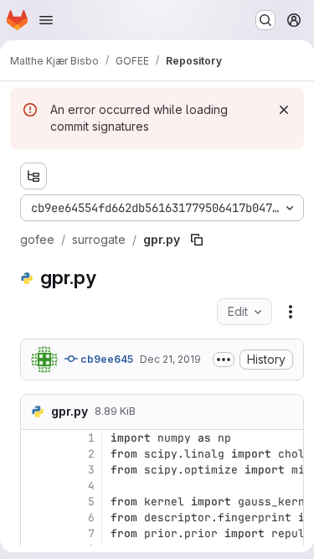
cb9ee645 (105, 359)
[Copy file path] (196, 239)
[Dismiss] (284, 110)
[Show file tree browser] (33, 176)
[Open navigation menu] (46, 20)
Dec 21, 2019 (170, 359)
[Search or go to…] (265, 20)
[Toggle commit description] (223, 359)
